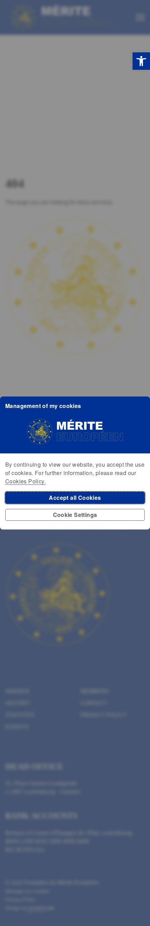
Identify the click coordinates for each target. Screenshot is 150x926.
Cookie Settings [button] (75, 515)
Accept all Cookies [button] (75, 498)
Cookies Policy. (25, 481)
